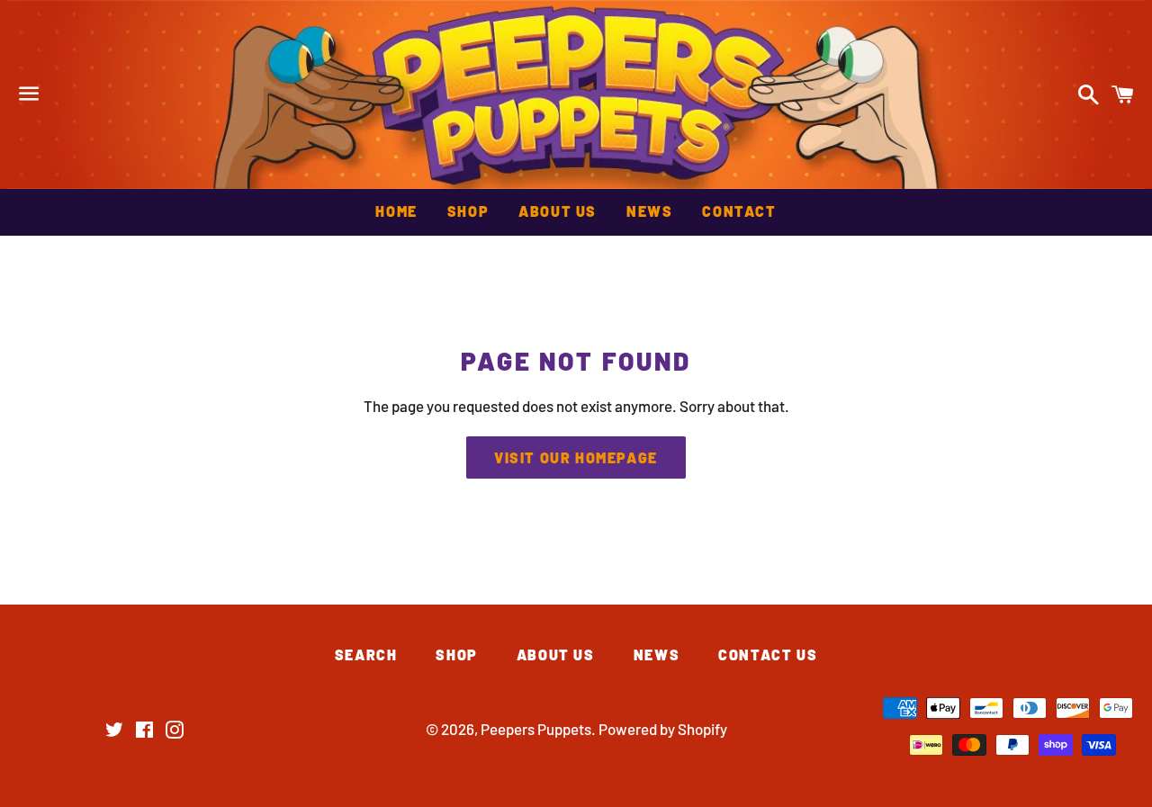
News (649, 211)
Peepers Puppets (576, 94)
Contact (739, 211)
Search (366, 654)
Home (396, 211)
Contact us (767, 654)
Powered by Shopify (662, 729)
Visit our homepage (576, 457)
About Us (557, 211)
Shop (468, 211)
